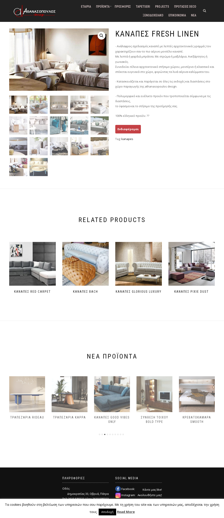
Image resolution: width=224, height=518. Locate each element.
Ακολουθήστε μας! (150, 495)
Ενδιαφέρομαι (128, 129)
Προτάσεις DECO (185, 6)
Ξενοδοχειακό (153, 15)
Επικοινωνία (177, 15)
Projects (162, 6)
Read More (126, 511)
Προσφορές (123, 6)
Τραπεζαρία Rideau (27, 417)
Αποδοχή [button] (107, 512)
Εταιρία (86, 6)
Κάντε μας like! (152, 490)
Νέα (193, 15)
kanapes (127, 139)
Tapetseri (143, 6)
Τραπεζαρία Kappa (69, 417)
